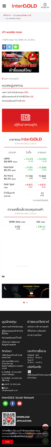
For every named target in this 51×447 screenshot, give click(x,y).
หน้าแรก (7, 15)
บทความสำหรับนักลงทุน (12, 326)
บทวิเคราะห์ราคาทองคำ (38, 326)
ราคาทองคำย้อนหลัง (40, 200)
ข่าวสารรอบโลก (34, 335)
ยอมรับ (7, 442)
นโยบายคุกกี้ (28, 436)
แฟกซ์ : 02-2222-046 (12, 384)
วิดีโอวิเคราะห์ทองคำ (36, 331)
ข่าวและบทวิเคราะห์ (22, 15)
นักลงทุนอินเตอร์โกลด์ (11, 338)
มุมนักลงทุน (9, 321)
